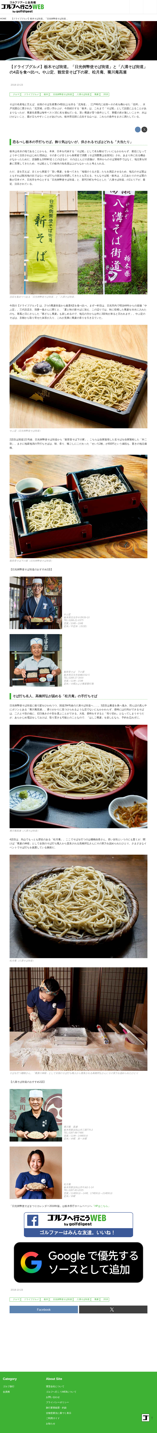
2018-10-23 (17, 85)
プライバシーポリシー (57, 1402)
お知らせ (50, 1423)
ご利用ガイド (53, 1418)
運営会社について (55, 1386)
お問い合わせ (53, 1397)
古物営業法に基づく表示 (58, 1413)
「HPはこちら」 (101, 1206)
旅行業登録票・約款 (56, 1407)
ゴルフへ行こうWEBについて (61, 1391)
